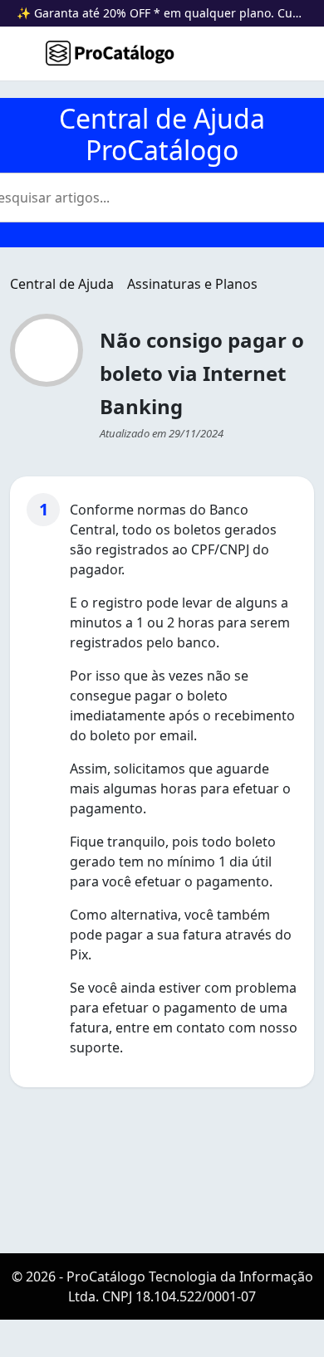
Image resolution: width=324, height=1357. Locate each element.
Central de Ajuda (62, 284)
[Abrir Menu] (21, 53)
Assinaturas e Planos (192, 284)
